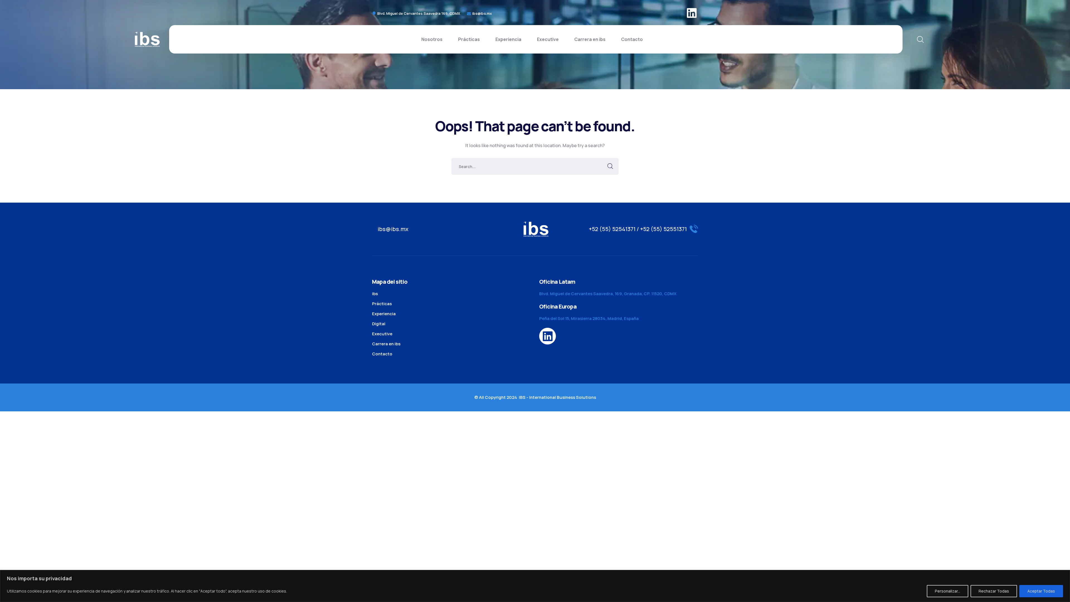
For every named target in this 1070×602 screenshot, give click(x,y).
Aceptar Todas (1041, 591)
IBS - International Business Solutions (557, 397)
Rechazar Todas (994, 591)
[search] (920, 39)
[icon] (692, 13)
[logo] (147, 39)
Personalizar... (947, 591)
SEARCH (610, 166)
